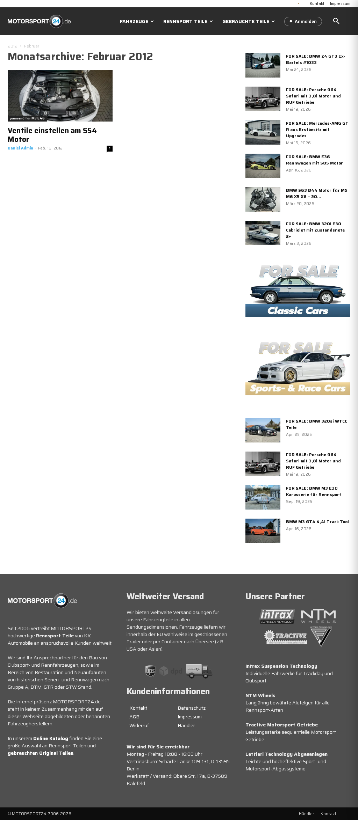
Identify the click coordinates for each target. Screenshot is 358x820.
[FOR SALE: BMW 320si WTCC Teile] (262, 430)
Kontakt (138, 708)
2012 (12, 46)
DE (298, 3)
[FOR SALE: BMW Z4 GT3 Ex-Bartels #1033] (262, 65)
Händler (186, 725)
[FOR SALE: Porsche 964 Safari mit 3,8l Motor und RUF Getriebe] (262, 99)
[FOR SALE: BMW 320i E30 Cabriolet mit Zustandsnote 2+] (262, 233)
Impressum (190, 716)
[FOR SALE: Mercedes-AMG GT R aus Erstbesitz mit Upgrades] (262, 132)
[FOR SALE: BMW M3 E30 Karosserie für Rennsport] (262, 497)
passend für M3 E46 (27, 118)
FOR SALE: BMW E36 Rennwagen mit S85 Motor (314, 159)
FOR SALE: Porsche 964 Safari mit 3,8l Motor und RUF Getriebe (313, 95)
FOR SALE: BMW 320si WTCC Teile (316, 424)
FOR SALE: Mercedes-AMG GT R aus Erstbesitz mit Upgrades (317, 129)
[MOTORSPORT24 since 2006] (39, 21)
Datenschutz (192, 708)
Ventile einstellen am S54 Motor (52, 135)
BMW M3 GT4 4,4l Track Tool (317, 521)
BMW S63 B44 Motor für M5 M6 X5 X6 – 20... (317, 193)
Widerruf (139, 725)
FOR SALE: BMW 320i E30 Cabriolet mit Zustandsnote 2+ (315, 230)
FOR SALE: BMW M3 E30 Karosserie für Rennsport (313, 491)
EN (303, 2)
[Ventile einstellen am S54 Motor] (60, 96)
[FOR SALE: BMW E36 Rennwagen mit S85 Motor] (262, 166)
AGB (134, 716)
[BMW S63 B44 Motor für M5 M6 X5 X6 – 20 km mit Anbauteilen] (262, 199)
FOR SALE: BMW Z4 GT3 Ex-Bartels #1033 (315, 59)
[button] (336, 21)
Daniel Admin (20, 148)
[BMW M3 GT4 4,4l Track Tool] (262, 531)
